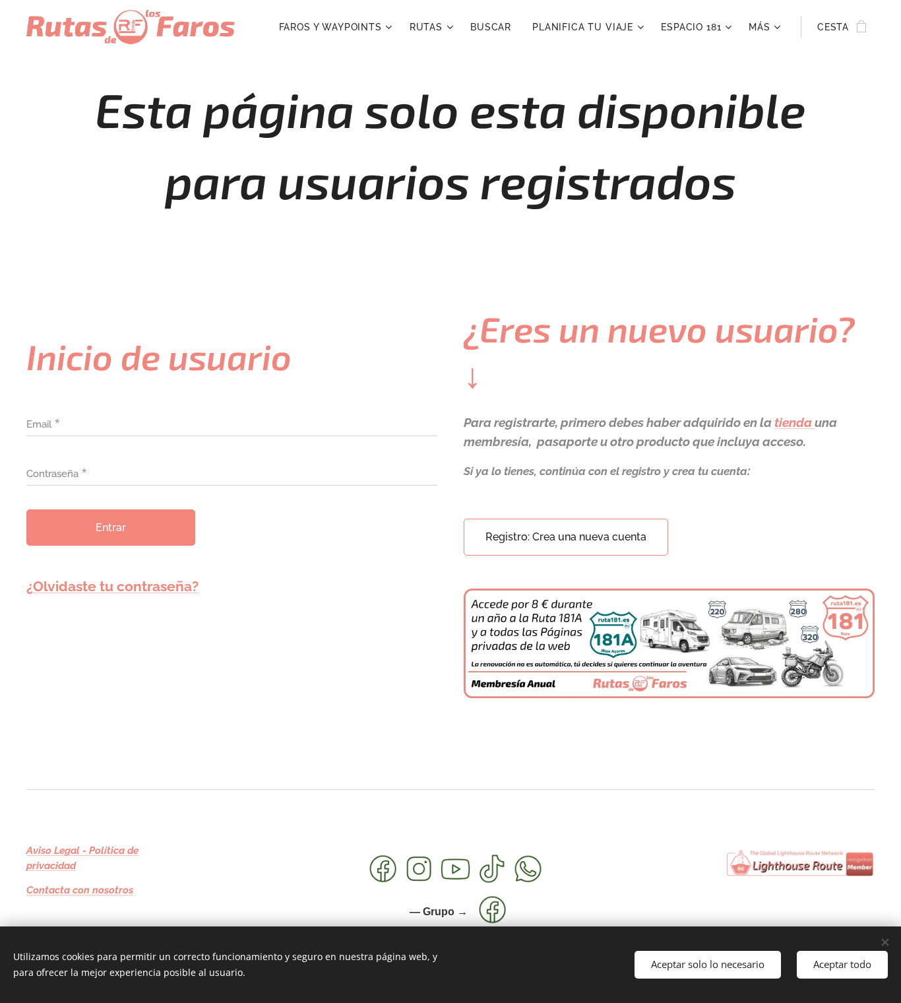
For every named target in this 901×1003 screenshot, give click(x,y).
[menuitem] (337, 27)
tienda (794, 422)
